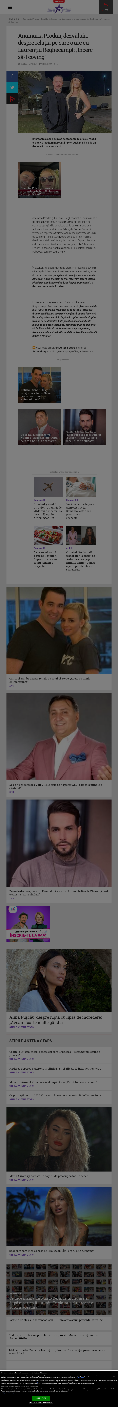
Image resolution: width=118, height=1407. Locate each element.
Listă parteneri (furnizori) (7, 1393)
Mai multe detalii (80, 1377)
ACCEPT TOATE (41, 1398)
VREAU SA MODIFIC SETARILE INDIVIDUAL (41, 1403)
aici (37, 1382)
